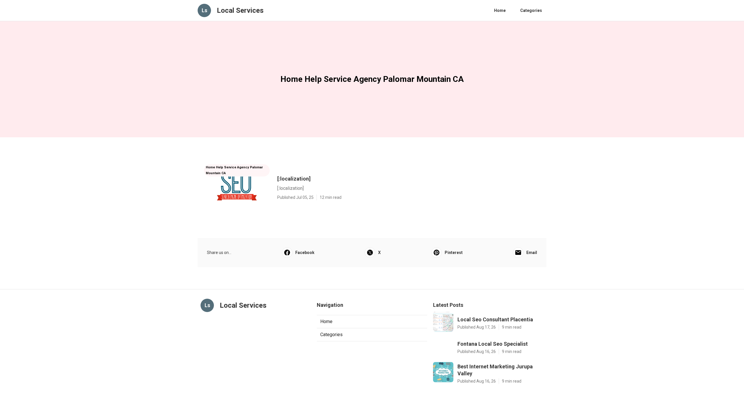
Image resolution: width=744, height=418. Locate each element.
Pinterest (454, 252)
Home (500, 10)
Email (531, 252)
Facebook (304, 252)
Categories (531, 10)
